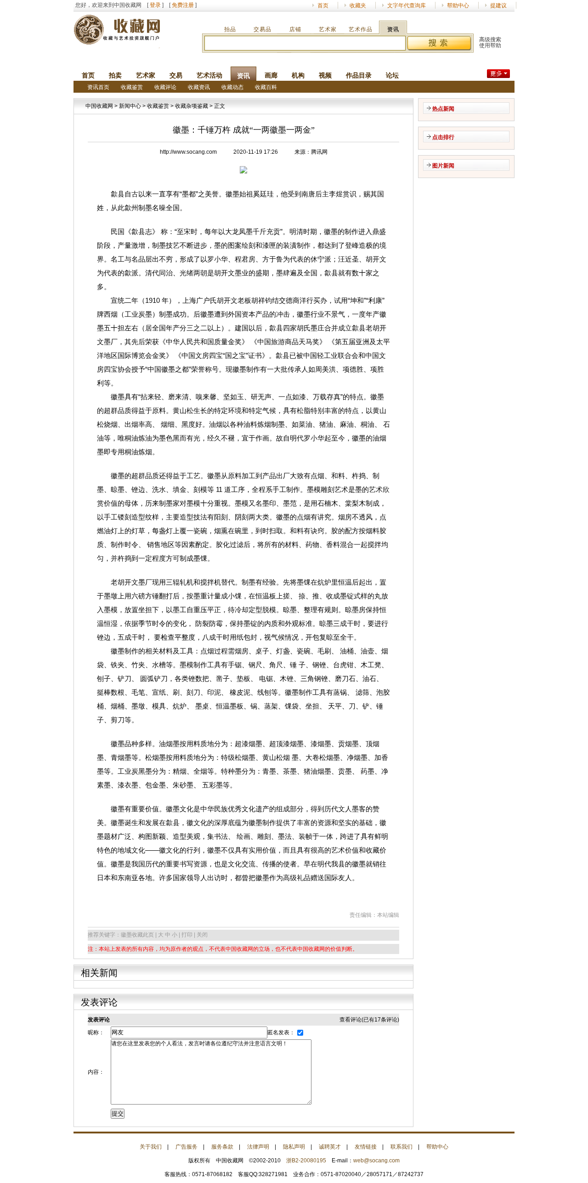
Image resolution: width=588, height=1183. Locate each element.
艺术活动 (209, 75)
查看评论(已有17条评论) (369, 1019)
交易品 (262, 29)
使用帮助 (490, 45)
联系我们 (401, 1147)
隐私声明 (294, 1147)
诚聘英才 (330, 1147)
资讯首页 (98, 87)
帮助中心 (458, 5)
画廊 (271, 75)
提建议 (498, 5)
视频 (325, 75)
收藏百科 (266, 87)
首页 (322, 5)
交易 (176, 75)
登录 (155, 5)
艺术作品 (361, 29)
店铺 (295, 29)
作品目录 (359, 75)
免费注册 (183, 5)
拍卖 (115, 75)
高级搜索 (490, 39)
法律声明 (258, 1147)
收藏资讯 (199, 87)
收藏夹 (358, 5)
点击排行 (443, 137)
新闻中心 (130, 106)
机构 (298, 75)
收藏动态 (232, 87)
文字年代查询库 (406, 5)
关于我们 (151, 1147)
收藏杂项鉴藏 (191, 106)
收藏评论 (165, 87)
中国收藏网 (99, 106)
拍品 (230, 29)
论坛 (392, 75)
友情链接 (366, 1147)
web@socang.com (376, 1160)
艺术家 (328, 29)
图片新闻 (443, 165)
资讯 (393, 29)
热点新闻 (443, 109)
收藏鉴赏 (132, 87)
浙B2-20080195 (306, 1160)
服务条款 (222, 1147)
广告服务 (186, 1147)
